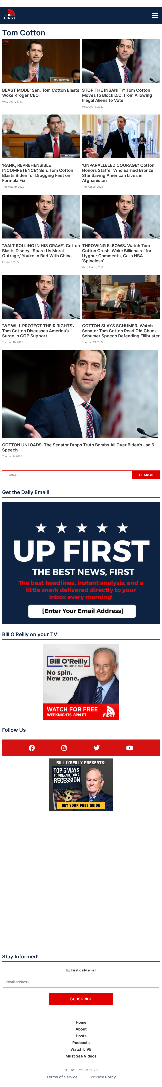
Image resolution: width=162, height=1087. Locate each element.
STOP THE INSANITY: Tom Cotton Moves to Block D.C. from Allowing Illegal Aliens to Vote (117, 95)
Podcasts (81, 1042)
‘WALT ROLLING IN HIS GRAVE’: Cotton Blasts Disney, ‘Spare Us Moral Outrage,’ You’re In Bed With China (41, 250)
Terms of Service (62, 1077)
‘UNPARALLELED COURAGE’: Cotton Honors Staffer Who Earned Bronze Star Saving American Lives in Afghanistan (118, 173)
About (81, 1029)
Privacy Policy (103, 1077)
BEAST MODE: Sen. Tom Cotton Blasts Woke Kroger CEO (40, 93)
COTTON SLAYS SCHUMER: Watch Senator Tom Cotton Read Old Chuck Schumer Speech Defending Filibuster (121, 330)
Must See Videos (81, 1056)
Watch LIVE (81, 1049)
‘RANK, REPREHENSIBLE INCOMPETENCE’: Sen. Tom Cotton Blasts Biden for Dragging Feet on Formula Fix (37, 173)
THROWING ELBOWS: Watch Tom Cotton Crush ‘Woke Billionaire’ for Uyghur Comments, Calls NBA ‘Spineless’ (116, 253)
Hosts (81, 1036)
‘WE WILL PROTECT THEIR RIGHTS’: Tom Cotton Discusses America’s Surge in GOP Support (38, 330)
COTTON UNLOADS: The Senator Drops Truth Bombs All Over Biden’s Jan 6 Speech (78, 447)
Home (81, 1022)
